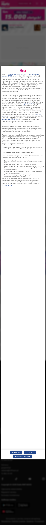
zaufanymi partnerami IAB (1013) (17, 74)
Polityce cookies (7, 185)
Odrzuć (30, 452)
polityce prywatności (28, 104)
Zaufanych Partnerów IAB (10, 119)
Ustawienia (16, 452)
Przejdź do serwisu (22, 456)
